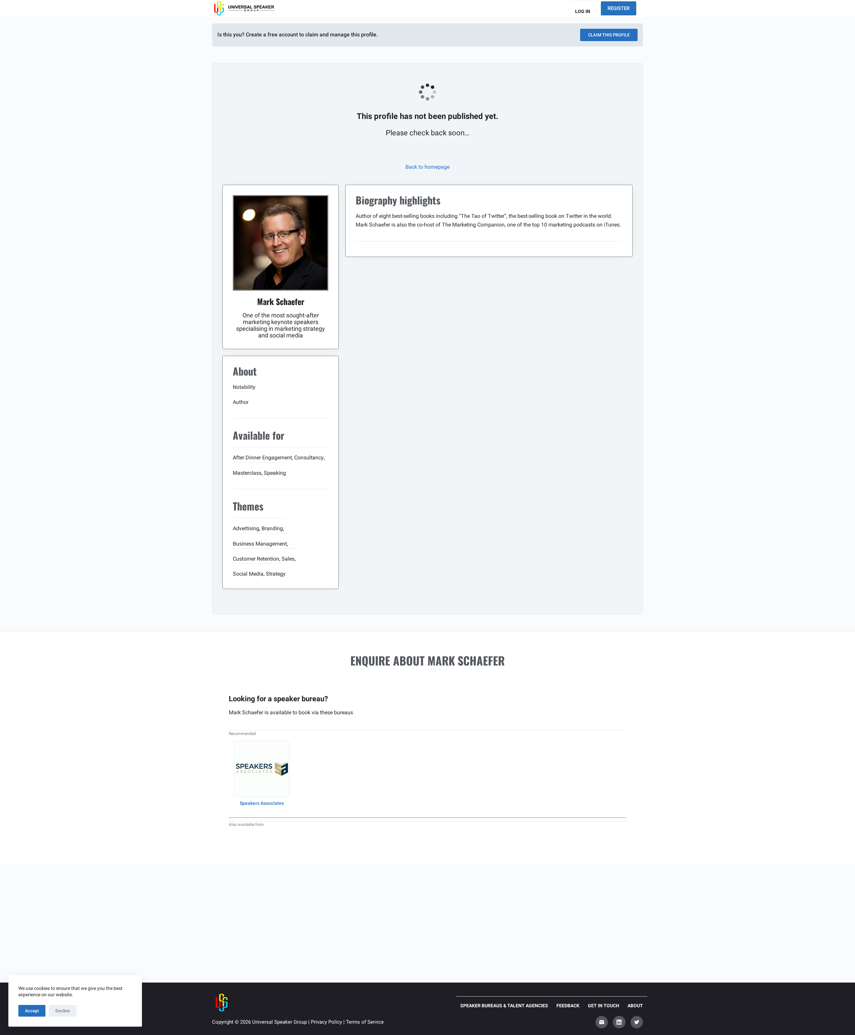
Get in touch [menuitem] (603, 1005)
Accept (32, 1010)
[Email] (601, 1022)
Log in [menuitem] (582, 11)
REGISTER (619, 8)
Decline (62, 1010)
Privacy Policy (326, 1022)
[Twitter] (637, 1022)
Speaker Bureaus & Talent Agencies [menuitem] (504, 1005)
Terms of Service (365, 1022)
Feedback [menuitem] (567, 1005)
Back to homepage (427, 167)
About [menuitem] (635, 1005)
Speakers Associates (262, 803)
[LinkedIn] (619, 1022)
